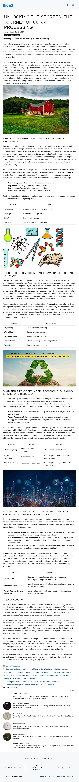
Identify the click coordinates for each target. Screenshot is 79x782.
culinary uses (19, 669)
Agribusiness (8, 672)
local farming (35, 669)
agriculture (48, 672)
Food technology (52, 675)
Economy (9, 669)
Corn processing (37, 672)
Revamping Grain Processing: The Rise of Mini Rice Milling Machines (32, 682)
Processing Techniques (12, 675)
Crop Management (29, 678)
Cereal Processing (12, 35)
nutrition (56, 672)
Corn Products (46, 669)
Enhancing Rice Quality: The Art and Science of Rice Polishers (30, 685)
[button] (67, 5)
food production (28, 675)
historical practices (60, 669)
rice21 (6, 32)
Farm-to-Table (15, 678)
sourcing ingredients (22, 672)
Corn (27, 669)
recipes (62, 675)
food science (40, 675)
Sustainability (66, 672)
